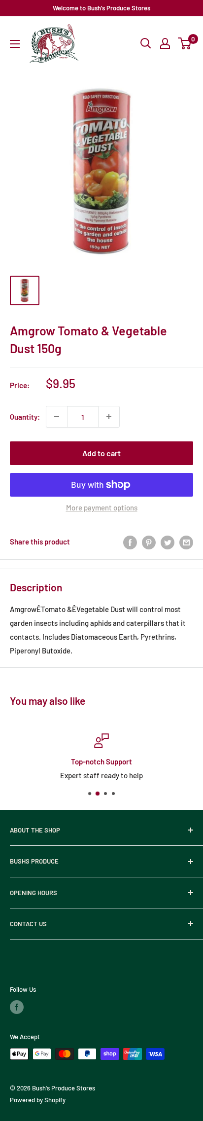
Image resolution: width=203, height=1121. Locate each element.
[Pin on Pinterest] (149, 541)
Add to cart (101, 453)
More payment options (101, 507)
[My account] (165, 43)
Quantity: (25, 416)
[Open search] (145, 43)
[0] (185, 43)
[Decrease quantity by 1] (56, 416)
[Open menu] (15, 44)
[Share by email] (186, 541)
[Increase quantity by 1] (109, 416)
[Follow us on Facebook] (17, 1007)
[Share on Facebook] (130, 541)
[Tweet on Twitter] (167, 541)
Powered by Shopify (38, 1100)
